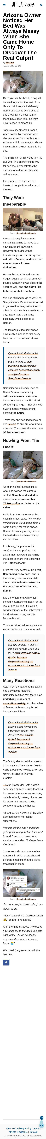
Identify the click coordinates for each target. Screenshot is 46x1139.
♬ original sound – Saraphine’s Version (24, 665)
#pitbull (23, 365)
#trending (13, 365)
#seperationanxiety (29, 370)
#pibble (32, 365)
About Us (10, 1128)
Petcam (12, 424)
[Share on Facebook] (6, 962)
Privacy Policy (24, 1128)
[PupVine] (23, 5)
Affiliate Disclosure (18, 1132)
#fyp (29, 361)
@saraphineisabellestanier (26, 233)
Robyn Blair (10, 63)
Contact (33, 1132)
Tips (5, 785)
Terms (36, 1128)
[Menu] (4, 5)
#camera (13, 370)
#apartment (23, 739)
